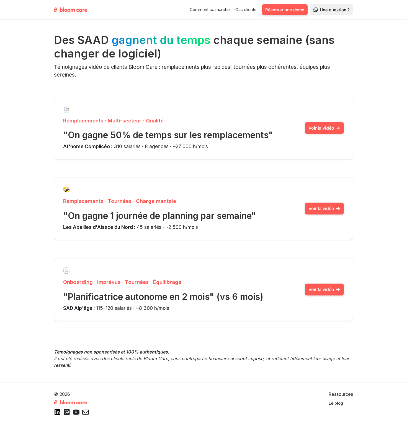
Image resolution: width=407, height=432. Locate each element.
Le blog (336, 403)
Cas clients (245, 9)
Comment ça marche (210, 9)
